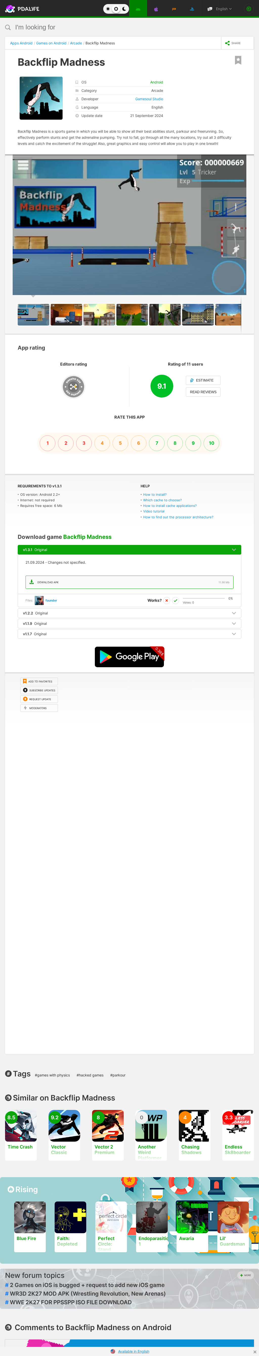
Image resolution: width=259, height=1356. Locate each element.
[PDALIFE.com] (17, 9)
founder (51, 600)
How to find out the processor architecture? (178, 517)
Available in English (133, 1351)
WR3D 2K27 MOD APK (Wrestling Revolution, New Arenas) (85, 1294)
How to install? (155, 494)
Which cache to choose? (162, 500)
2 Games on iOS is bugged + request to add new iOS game (85, 1285)
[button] (249, 159)
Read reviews (203, 392)
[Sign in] (249, 9)
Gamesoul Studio (149, 99)
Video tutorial (153, 511)
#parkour (117, 1075)
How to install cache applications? (170, 506)
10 (211, 443)
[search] (120, 27)
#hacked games (90, 1075)
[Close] (255, 1352)
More (247, 1275)
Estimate (204, 380)
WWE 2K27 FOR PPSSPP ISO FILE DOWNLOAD (68, 1302)
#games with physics (52, 1075)
